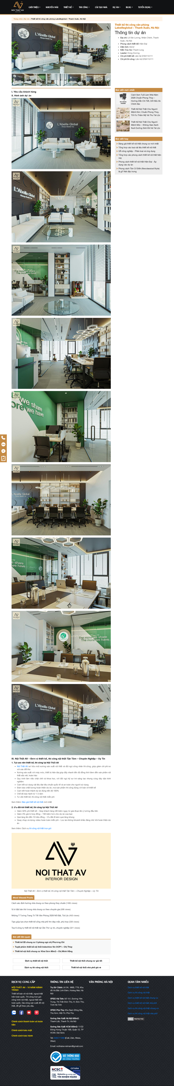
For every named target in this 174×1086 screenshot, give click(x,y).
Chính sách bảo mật (22, 1030)
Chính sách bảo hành (22, 1035)
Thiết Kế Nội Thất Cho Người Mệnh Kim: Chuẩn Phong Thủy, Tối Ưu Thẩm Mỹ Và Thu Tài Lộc (145, 112)
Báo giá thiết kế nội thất (32, 802)
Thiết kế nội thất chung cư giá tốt (86, 961)
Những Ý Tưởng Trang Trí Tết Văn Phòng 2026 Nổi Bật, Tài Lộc (40, 915)
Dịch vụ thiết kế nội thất (36, 961)
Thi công (83, 7)
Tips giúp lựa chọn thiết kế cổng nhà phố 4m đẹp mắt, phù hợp (40, 922)
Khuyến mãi (52, 7)
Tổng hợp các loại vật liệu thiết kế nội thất (137, 147)
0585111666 (59, 1038)
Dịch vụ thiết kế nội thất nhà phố (142, 1003)
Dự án (116, 7)
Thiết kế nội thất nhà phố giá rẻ (86, 967)
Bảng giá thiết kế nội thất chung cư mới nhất (139, 144)
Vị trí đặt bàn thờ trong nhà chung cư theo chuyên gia (36, 909)
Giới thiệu (34, 7)
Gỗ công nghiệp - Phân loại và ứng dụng (137, 151)
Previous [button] (14, 79)
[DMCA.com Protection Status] (145, 1019)
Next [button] (108, 79)
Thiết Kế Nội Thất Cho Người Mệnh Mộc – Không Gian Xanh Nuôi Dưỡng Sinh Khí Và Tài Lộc (145, 125)
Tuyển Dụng (144, 7)
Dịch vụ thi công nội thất (36, 967)
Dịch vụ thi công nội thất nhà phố (142, 1013)
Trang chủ (18, 19)
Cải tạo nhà (101, 7)
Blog (128, 7)
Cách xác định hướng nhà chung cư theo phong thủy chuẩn (39, 903)
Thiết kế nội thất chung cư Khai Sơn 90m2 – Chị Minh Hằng (43, 951)
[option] (61, 48)
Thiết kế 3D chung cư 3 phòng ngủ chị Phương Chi (39, 942)
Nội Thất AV (22, 766)
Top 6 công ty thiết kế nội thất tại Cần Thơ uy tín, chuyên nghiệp (40, 928)
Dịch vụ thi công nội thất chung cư (143, 1008)
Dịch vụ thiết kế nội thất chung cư (143, 998)
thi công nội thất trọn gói (40, 828)
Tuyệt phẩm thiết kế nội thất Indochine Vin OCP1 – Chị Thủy (43, 947)
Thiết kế (68, 7)
